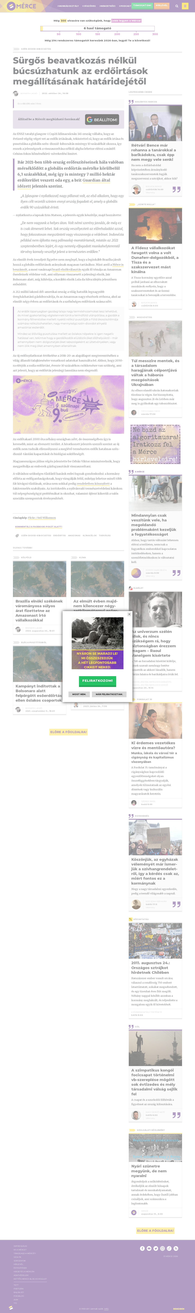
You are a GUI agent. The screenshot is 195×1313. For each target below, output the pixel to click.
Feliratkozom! (97, 681)
